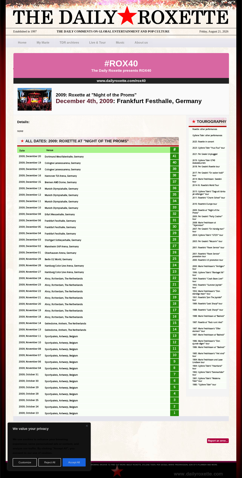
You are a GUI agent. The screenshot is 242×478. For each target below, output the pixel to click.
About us (141, 42)
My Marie (43, 42)
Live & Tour (97, 42)
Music (120, 42)
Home (22, 42)
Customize (25, 462)
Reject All (49, 462)
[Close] (87, 425)
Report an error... (218, 440)
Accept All (74, 462)
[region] (49, 446)
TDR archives (69, 42)
